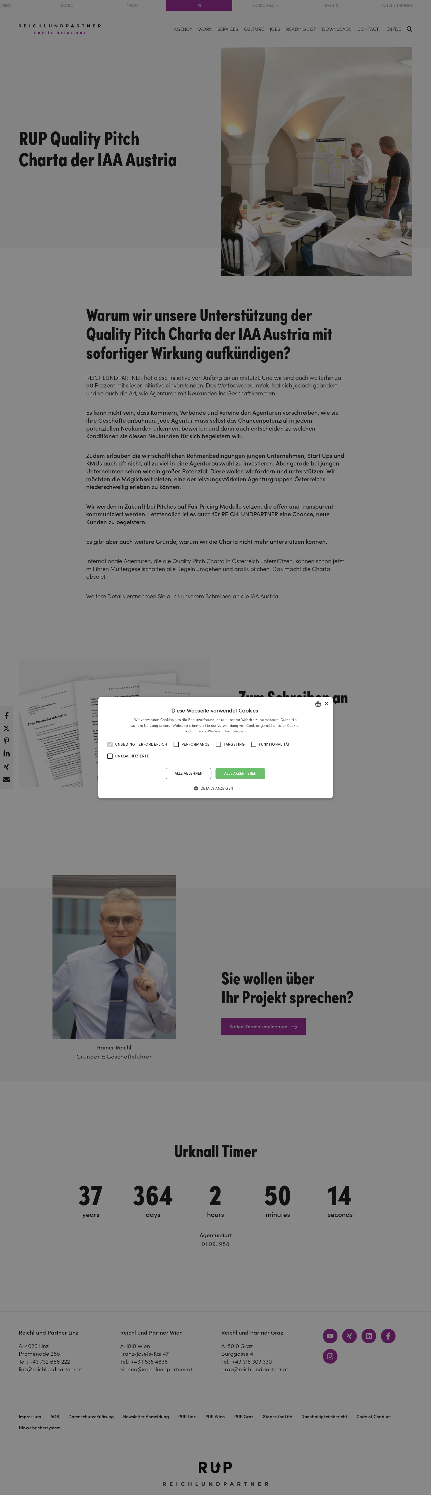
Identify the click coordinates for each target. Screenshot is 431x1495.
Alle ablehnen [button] (188, 773)
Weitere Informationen (227, 731)
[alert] (215, 747)
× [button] (326, 704)
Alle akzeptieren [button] (240, 773)
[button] (215, 788)
